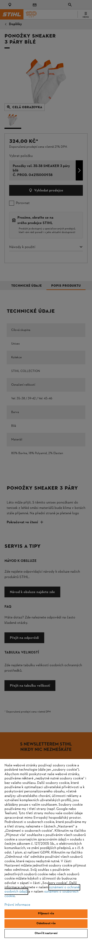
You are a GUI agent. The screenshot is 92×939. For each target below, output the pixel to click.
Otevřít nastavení (46, 933)
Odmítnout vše (46, 923)
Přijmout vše (46, 914)
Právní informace (17, 904)
